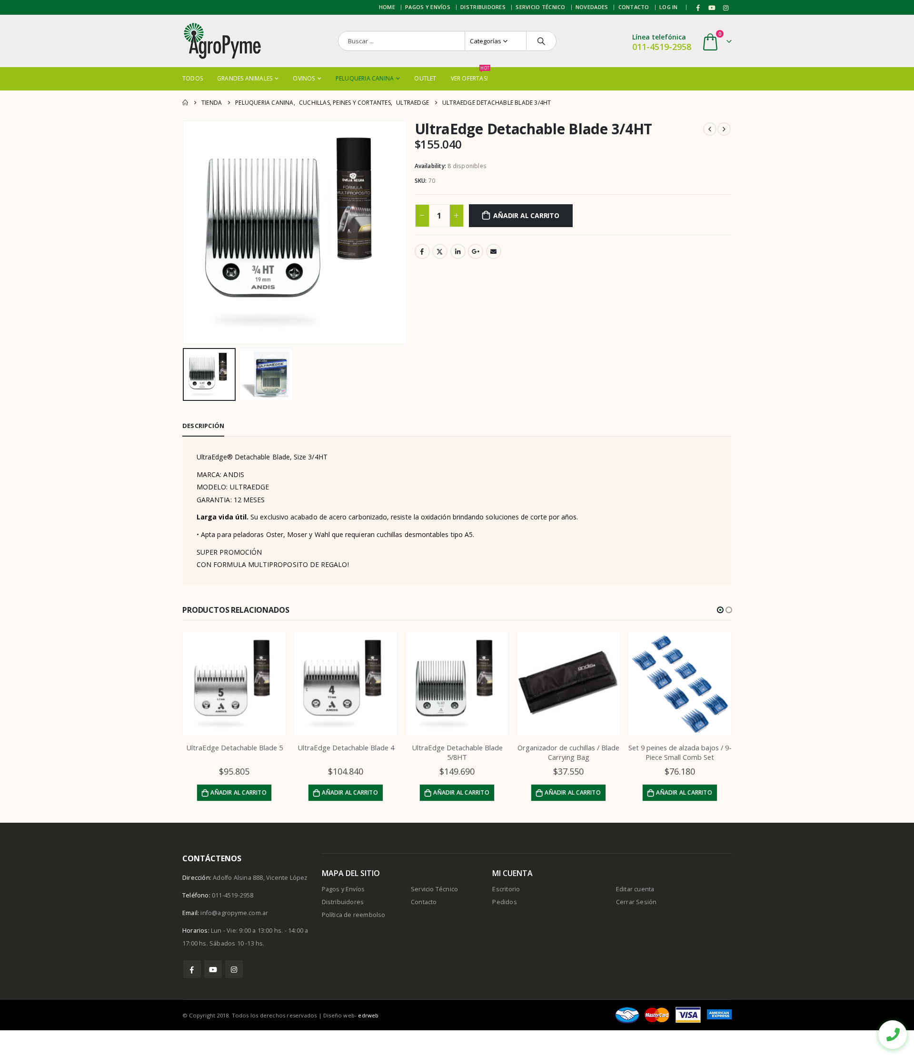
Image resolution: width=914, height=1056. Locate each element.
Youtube (213, 969)
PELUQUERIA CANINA (365, 78)
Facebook (422, 251)
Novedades (592, 6)
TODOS (192, 78)
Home (387, 6)
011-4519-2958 (661, 46)
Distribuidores (483, 6)
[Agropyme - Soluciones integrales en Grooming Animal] (222, 41)
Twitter (439, 251)
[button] (720, 610)
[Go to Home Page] (185, 102)
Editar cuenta (635, 889)
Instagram (234, 969)
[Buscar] (541, 40)
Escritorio (506, 889)
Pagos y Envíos (427, 6)
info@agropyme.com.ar (234, 913)
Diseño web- (351, 1015)
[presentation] (185, 232)
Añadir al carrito (526, 215)
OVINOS (304, 78)
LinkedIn (458, 251)
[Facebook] (698, 7)
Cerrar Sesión (636, 902)
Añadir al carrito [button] (238, 792)
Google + (475, 251)
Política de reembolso (354, 915)
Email (493, 251)
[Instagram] (725, 7)
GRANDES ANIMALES (244, 78)
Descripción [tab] (203, 425)
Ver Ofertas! (469, 74)
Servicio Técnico (540, 6)
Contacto (633, 6)
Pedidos (504, 902)
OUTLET (425, 78)
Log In (668, 6)
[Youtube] (712, 7)
